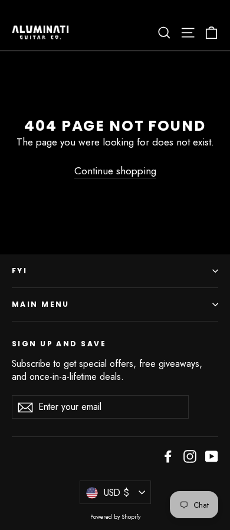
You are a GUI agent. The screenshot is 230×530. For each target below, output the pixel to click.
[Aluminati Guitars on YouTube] (211, 456)
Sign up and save (59, 344)
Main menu (41, 304)
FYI (19, 271)
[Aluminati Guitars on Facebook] (168, 456)
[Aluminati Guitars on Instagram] (189, 456)
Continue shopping (115, 171)
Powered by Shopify (115, 516)
